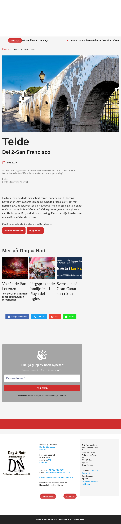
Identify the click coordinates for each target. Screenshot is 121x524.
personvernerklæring (48, 395)
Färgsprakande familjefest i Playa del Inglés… (42, 291)
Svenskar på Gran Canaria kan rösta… (68, 288)
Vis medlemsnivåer (14, 230)
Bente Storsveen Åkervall (15, 182)
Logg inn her (35, 230)
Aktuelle (25, 49)
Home (16, 49)
